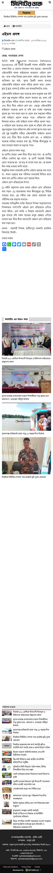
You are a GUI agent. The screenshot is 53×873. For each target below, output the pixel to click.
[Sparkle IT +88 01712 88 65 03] (32, 870)
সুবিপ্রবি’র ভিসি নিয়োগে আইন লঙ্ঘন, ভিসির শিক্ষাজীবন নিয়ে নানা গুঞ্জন (29, 768)
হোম (8, 26)
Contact (37, 867)
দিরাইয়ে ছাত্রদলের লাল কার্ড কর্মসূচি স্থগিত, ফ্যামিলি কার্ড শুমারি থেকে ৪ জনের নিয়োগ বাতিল (31, 746)
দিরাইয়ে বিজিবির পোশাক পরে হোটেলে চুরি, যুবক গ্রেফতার (24, 477)
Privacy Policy (26, 867)
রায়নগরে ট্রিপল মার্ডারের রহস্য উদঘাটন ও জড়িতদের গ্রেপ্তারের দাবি (32, 824)
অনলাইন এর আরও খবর (16, 319)
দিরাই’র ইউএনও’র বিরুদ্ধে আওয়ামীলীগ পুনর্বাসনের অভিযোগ (28, 813)
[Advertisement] (26, 286)
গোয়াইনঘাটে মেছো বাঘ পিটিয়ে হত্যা (27, 788)
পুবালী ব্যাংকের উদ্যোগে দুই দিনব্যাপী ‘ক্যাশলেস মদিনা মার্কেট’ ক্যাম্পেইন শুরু (31, 783)
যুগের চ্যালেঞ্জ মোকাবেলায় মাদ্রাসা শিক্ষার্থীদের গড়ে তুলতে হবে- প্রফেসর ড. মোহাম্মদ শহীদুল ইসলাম (30, 722)
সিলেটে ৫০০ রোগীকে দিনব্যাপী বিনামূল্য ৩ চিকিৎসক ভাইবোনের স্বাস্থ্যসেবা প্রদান (29, 713)
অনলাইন (18, 26)
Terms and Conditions (10, 867)
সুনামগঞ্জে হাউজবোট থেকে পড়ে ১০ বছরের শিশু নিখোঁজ (23, 433)
